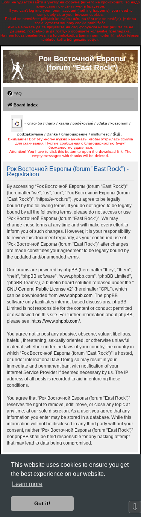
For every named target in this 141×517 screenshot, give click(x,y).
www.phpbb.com (75, 295)
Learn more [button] (27, 484)
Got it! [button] (42, 503)
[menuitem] (14, 93)
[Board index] (17, 67)
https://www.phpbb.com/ (56, 321)
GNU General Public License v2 (39, 289)
